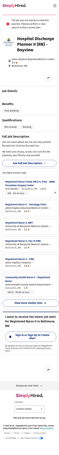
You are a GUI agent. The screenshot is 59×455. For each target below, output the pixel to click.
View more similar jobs (29, 303)
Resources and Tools (27, 385)
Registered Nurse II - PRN (19, 259)
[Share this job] (48, 78)
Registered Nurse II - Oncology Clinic (25, 204)
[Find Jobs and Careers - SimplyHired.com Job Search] (14, 6)
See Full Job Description (27, 163)
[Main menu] (55, 6)
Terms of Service (12, 348)
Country (18, 402)
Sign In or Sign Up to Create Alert (32, 336)
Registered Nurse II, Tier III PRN (23, 241)
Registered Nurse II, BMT (19, 222)
